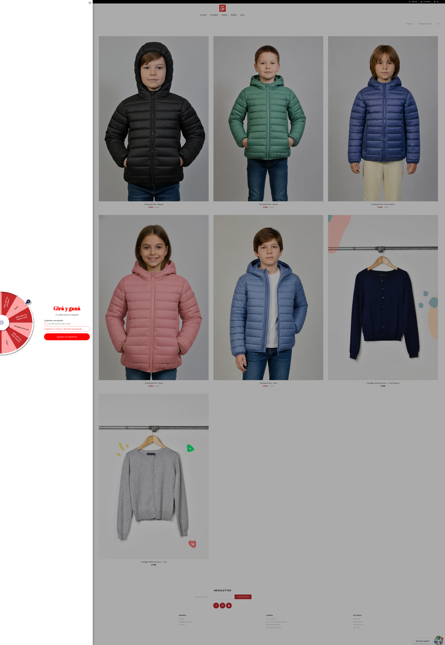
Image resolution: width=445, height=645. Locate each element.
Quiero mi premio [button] (67, 336)
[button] (90, 2)
